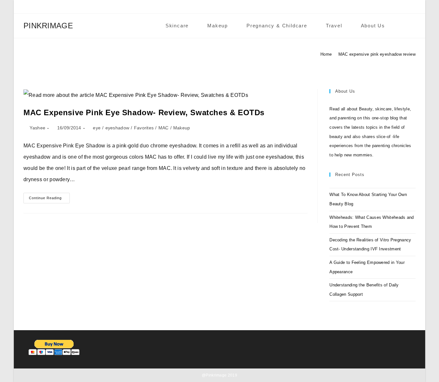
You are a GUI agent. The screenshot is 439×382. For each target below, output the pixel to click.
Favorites (144, 127)
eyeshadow (117, 127)
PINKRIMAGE (48, 25)
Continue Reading (49, 199)
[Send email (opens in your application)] (392, 8)
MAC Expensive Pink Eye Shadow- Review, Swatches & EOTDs (143, 112)
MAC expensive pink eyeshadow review (377, 54)
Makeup (181, 127)
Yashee (37, 127)
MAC (163, 127)
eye (97, 127)
